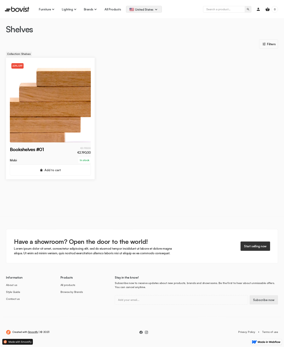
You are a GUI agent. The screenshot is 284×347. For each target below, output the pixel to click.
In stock (84, 160)
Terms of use (270, 332)
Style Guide (13, 292)
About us (11, 285)
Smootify (33, 331)
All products (67, 285)
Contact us (13, 299)
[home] (17, 9)
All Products (113, 9)
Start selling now (255, 246)
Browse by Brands (71, 292)
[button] (46, 9)
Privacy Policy (246, 332)
